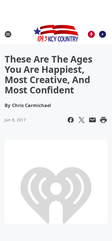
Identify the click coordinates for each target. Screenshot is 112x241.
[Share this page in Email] (92, 120)
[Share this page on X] (82, 120)
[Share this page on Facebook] (71, 120)
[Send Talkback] (91, 34)
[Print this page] (103, 120)
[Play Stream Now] (102, 34)
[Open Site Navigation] (8, 34)
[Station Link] (56, 34)
